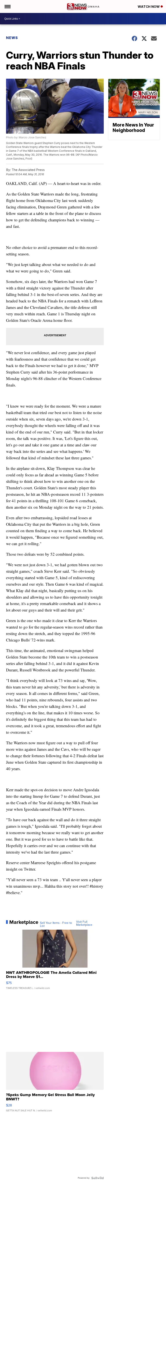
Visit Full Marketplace (84, 923)
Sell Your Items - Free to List (56, 924)
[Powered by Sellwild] (97, 1177)
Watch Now (149, 7)
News (12, 38)
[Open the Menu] (7, 6)
